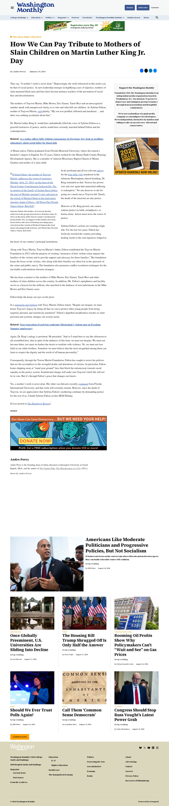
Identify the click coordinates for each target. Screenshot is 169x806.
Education (35, 17)
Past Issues (18, 777)
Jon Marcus (17, 659)
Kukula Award (133, 17)
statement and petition (26, 304)
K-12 (53, 760)
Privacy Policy (132, 776)
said (40, 111)
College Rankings (18, 17)
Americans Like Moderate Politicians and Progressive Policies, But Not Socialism (116, 545)
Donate (130, 7)
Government (118, 706)
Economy (91, 771)
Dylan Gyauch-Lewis (125, 664)
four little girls (75, 174)
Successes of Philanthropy (137, 780)
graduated (83, 383)
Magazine (62, 17)
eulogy (100, 170)
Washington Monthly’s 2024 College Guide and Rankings (26, 758)
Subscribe (143, 7)
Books (90, 776)
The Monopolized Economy (123, 632)
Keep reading (92, 563)
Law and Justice (94, 766)
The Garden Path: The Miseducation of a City (60, 468)
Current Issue (19, 773)
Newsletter (87, 17)
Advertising (131, 762)
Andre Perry (19, 71)
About (146, 17)
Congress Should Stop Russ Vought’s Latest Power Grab (135, 714)
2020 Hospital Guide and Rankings (25, 764)
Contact (128, 766)
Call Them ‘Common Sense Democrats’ (81, 712)
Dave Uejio (69, 655)
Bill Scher (92, 568)
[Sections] (12, 7)
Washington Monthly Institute (109, 17)
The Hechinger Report (38, 403)
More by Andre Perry (21, 473)
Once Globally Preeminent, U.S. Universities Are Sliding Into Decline (29, 642)
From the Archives (18, 782)
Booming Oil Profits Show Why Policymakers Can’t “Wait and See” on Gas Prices (135, 645)
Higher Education (32, 36)
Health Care (54, 770)
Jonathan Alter (71, 724)
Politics (49, 17)
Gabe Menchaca (123, 729)
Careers (155, 7)
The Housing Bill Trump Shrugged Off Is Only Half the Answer (84, 640)
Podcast (75, 17)
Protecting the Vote (96, 762)
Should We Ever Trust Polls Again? (31, 712)
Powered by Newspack (148, 801)
